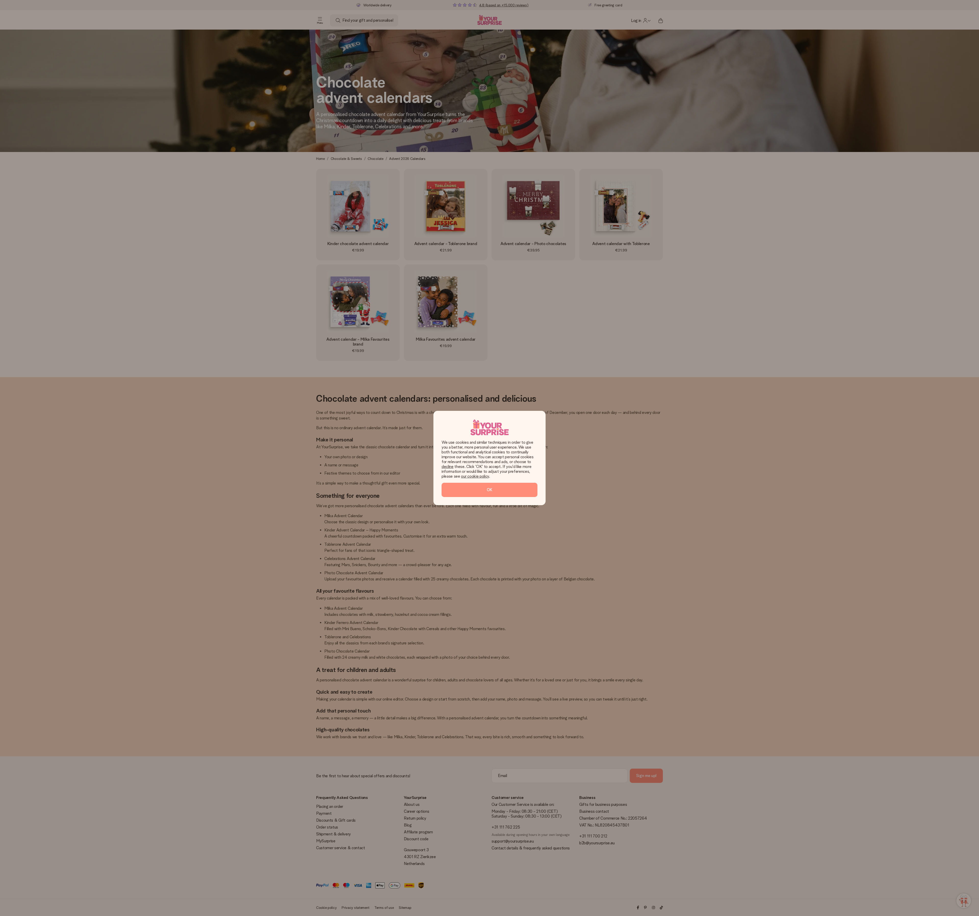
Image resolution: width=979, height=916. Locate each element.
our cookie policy (475, 476)
